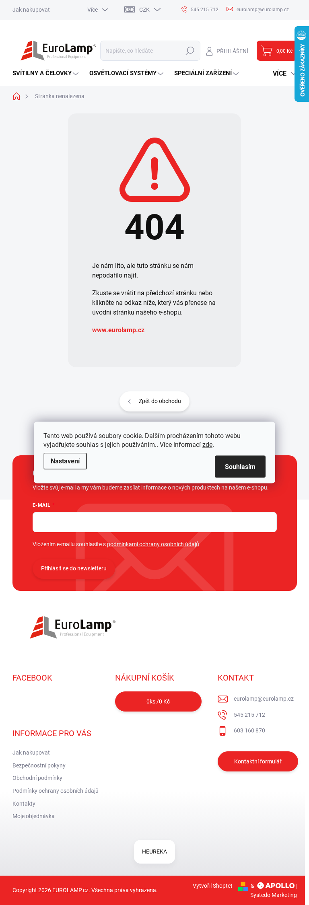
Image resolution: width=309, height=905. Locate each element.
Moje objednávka (33, 816)
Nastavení (65, 461)
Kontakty (23, 803)
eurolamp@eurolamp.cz (264, 698)
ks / (158, 701)
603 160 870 (249, 730)
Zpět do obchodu (160, 401)
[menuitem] (46, 73)
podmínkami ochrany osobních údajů (153, 544)
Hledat (189, 50)
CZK (144, 9)
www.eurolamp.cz (118, 330)
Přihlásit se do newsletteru (74, 568)
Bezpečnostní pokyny (39, 765)
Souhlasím (240, 467)
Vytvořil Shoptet (213, 885)
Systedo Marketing (273, 895)
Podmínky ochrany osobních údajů (55, 791)
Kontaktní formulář (258, 761)
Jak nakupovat (31, 9)
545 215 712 (249, 715)
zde (207, 444)
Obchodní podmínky (37, 778)
